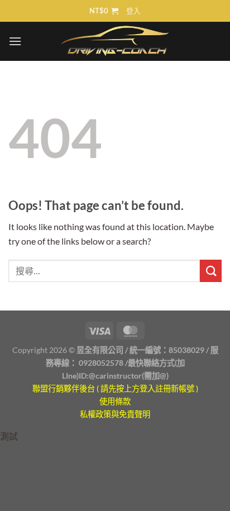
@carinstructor (115, 375)
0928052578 (101, 362)
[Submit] (211, 270)
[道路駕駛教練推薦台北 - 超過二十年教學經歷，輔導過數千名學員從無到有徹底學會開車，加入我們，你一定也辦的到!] (115, 41)
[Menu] (15, 41)
